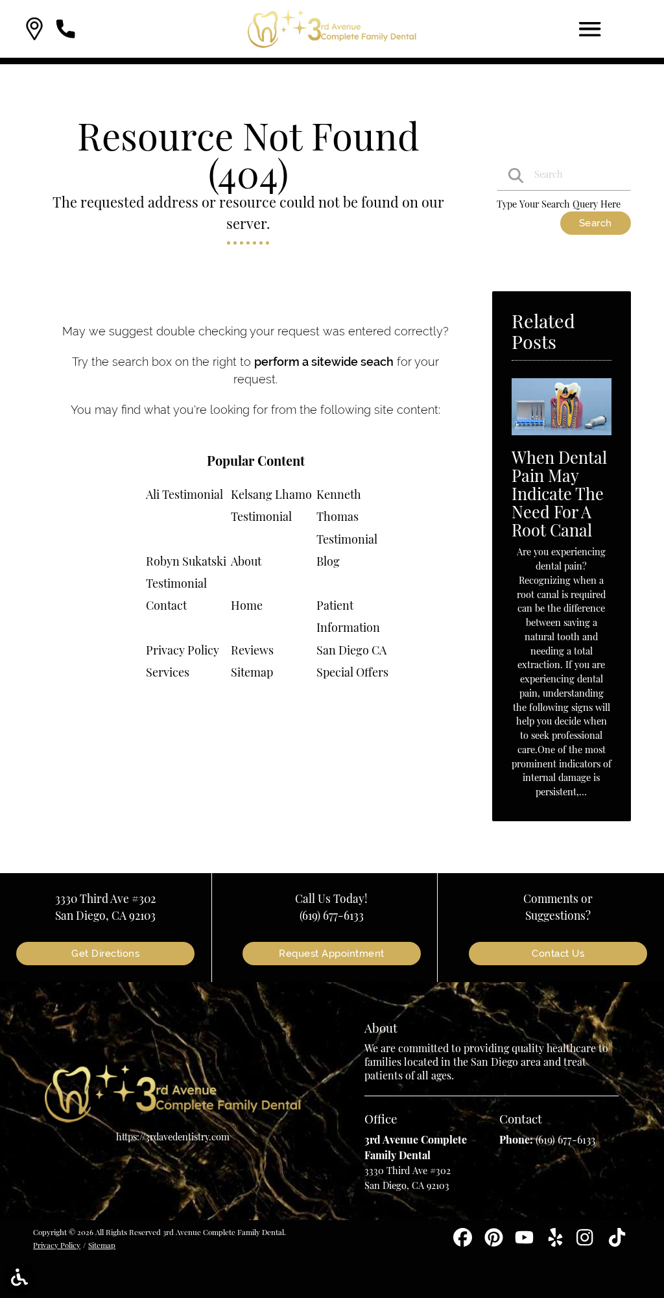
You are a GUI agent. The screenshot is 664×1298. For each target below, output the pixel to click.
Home (247, 605)
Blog (328, 561)
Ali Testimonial (184, 494)
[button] (34, 29)
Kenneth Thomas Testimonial (346, 516)
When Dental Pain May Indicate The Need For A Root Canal (559, 493)
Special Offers (352, 672)
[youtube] (525, 1241)
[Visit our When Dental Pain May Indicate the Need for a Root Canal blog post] (561, 437)
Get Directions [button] (105, 953)
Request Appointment (332, 953)
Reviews (252, 650)
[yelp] (556, 1241)
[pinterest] (495, 1241)
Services (167, 672)
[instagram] (587, 1241)
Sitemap (252, 672)
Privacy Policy (182, 650)
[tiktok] (617, 1241)
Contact (166, 605)
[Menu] (590, 29)
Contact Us (558, 953)
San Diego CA (351, 650)
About (246, 561)
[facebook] (464, 1241)
